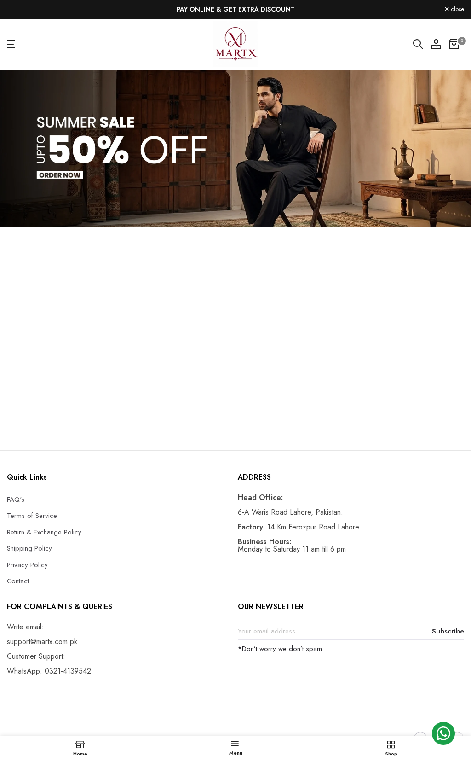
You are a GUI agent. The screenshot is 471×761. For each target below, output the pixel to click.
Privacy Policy (27, 565)
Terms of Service (32, 516)
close (18, 9)
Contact (18, 581)
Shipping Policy (29, 548)
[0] (454, 44)
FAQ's (15, 499)
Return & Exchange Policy (44, 532)
